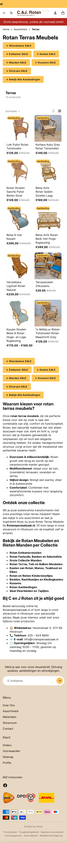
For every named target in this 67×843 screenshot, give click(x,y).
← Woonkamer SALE (18, 45)
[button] (12, 111)
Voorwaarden (11, 751)
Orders (7, 745)
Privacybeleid (10, 832)
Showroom (10, 723)
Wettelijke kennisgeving (51, 835)
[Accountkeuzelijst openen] (55, 13)
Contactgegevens (13, 835)
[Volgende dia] (29, 128)
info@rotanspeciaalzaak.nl (41, 639)
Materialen (9, 717)
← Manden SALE (16, 62)
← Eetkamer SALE (17, 54)
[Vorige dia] (8, 128)
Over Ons (9, 705)
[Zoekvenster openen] (11, 13)
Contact (8, 728)
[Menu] (4, 13)
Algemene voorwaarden (52, 832)
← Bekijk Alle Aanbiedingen (23, 79)
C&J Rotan (37, 826)
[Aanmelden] (59, 680)
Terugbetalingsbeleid (29, 832)
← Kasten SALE (46, 54)
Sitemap (8, 757)
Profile (7, 762)
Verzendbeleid (31, 835)
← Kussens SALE (45, 62)
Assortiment (11, 711)
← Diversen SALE (16, 70)
